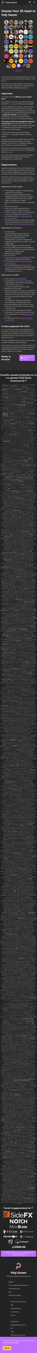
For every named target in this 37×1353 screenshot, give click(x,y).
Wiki (12, 1305)
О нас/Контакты (14, 1289)
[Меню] (34, 2)
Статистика (15, 1312)
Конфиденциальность (18, 1325)
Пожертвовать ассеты (18, 1302)
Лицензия (14, 1321)
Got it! (7, 1348)
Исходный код (16, 1308)
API (12, 1328)
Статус (13, 1315)
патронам (24, 374)
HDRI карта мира (15, 1295)
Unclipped (8, 287)
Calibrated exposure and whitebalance (18, 257)
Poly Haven (11, 2)
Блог (10, 1292)
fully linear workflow (22, 281)
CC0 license (12, 104)
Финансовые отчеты (18, 1335)
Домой (11, 1282)
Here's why (9, 152)
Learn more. (15, 1343)
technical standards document (25, 224)
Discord (21, 177)
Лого (12, 1332)
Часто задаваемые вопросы (18, 1285)
